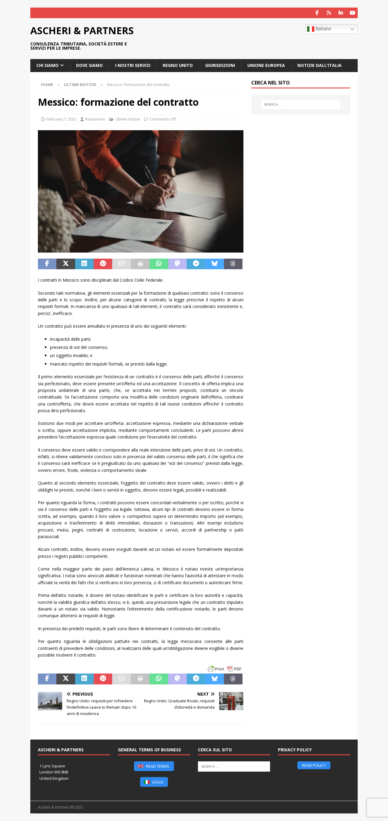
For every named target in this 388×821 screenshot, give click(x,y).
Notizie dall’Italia (319, 65)
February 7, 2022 (61, 119)
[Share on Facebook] (47, 264)
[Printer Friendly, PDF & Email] (224, 669)
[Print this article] (140, 264)
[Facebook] (317, 13)
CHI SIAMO (47, 65)
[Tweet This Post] (65, 264)
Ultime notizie (127, 119)
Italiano (322, 28)
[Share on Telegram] (196, 264)
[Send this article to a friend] (121, 264)
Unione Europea (266, 65)
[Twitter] (328, 13)
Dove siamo (89, 65)
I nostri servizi (132, 65)
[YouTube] (352, 13)
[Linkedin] (340, 13)
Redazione (95, 119)
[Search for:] (300, 104)
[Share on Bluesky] (214, 264)
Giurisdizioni (220, 65)
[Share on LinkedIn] (84, 264)
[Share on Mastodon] (177, 264)
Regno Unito (178, 65)
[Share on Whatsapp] (158, 264)
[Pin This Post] (103, 264)
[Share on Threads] (233, 264)
